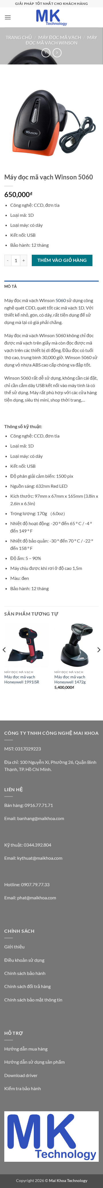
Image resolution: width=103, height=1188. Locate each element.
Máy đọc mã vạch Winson (62, 40)
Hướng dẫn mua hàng (25, 1048)
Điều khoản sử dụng (24, 960)
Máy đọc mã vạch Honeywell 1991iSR (21, 679)
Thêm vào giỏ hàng (62, 260)
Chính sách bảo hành (24, 973)
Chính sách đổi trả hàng (27, 986)
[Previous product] (57, 52)
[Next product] (45, 52)
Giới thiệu (14, 946)
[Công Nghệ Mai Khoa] (51, 17)
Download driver (20, 1075)
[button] (7, 17)
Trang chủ (19, 37)
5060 (61, 300)
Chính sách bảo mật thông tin (33, 999)
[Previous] (4, 661)
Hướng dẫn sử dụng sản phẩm (34, 1061)
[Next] (98, 661)
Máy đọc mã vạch (59, 37)
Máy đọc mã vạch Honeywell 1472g (70, 679)
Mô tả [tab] (10, 286)
